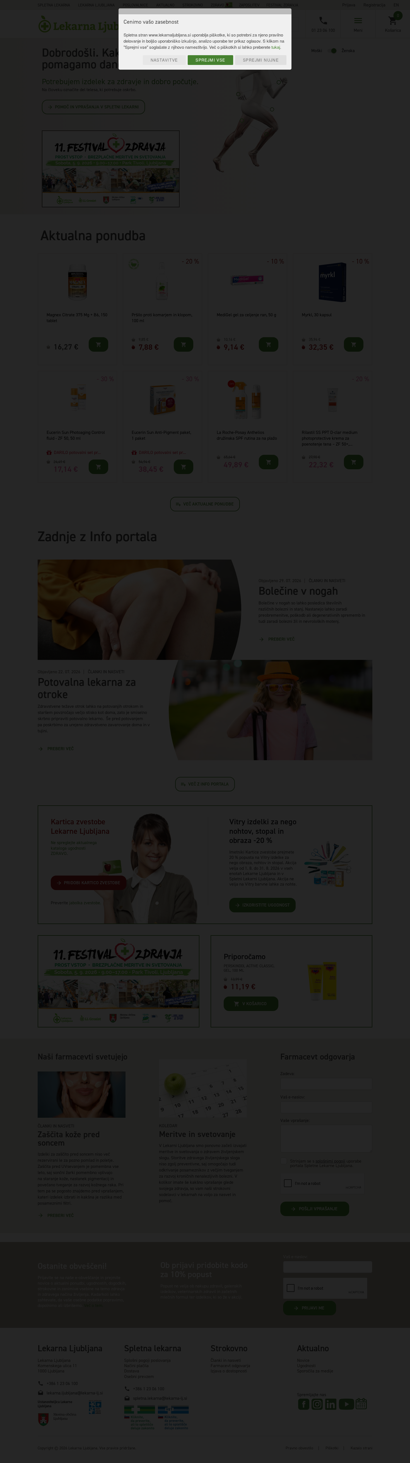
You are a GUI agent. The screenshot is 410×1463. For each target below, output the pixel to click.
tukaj (275, 47)
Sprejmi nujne (261, 60)
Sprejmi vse (210, 60)
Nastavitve (164, 60)
